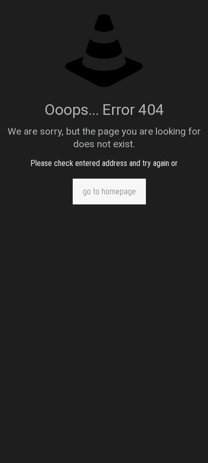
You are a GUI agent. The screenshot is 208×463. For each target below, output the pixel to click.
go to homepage (109, 191)
